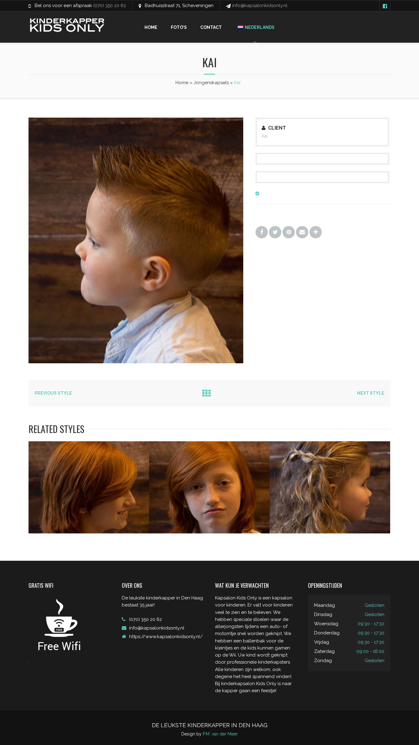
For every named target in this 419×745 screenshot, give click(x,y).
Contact (211, 27)
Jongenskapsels (211, 82)
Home (150, 27)
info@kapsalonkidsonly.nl (259, 5)
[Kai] (151, 362)
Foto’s (179, 27)
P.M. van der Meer (220, 733)
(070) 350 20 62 (109, 5)
